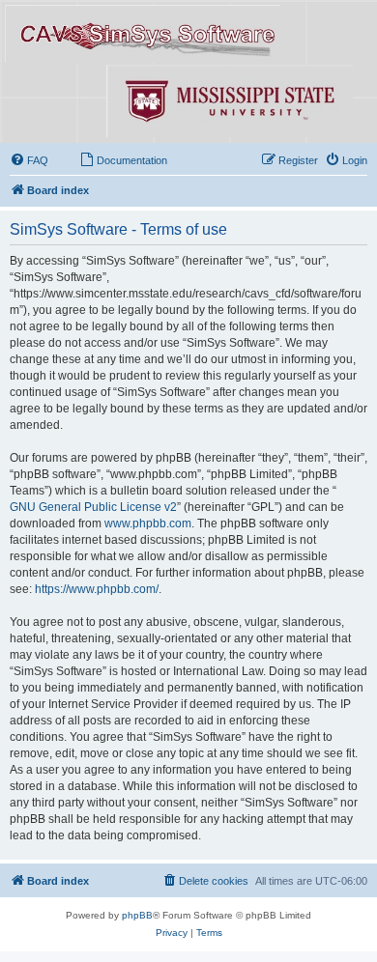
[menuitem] (29, 160)
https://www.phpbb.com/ (97, 589)
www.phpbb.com (147, 523)
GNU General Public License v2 (93, 507)
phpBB (137, 915)
